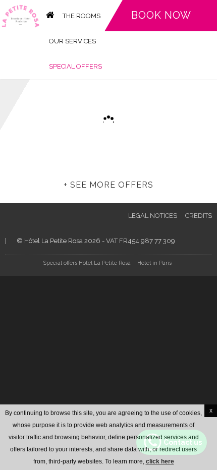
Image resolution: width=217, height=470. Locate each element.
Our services (72, 41)
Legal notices (152, 215)
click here (160, 461)
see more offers (111, 185)
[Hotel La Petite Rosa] (20, 15)
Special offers (75, 66)
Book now (161, 15)
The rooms (81, 16)
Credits (198, 215)
